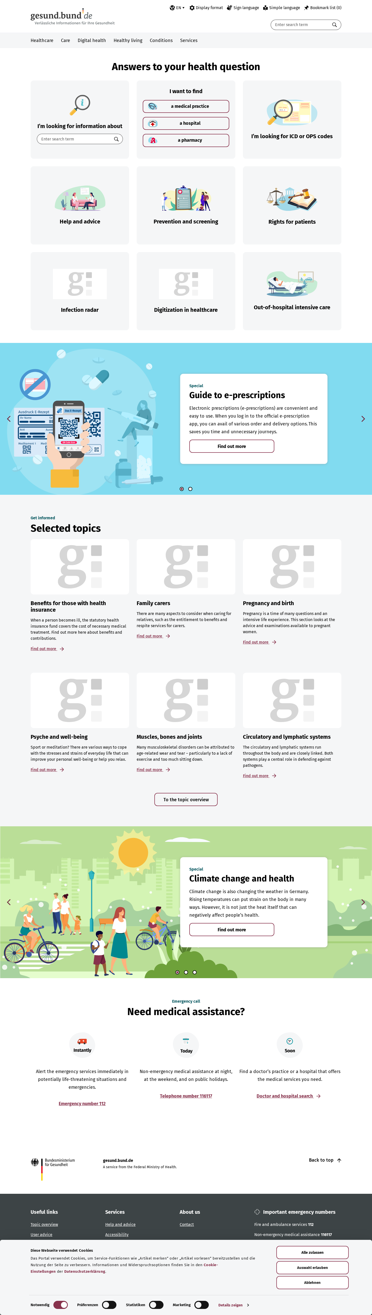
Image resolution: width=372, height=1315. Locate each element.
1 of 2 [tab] (181, 488)
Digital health (92, 40)
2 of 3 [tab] (186, 972)
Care (65, 40)
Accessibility (117, 1234)
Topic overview (44, 1224)
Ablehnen (312, 1282)
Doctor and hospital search (285, 1096)
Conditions (161, 40)
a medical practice (190, 106)
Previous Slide (9, 419)
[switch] (109, 1305)
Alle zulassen (312, 1252)
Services (188, 40)
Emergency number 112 (82, 1103)
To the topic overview (186, 800)
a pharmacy (190, 140)
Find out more (232, 446)
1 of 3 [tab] (177, 972)
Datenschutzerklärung (84, 1271)
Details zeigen (230, 1305)
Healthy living (128, 40)
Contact (187, 1224)
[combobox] (300, 24)
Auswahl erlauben (312, 1267)
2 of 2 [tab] (190, 488)
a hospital (190, 123)
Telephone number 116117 (186, 1096)
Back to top (322, 1160)
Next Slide (363, 419)
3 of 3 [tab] (194, 972)
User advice (41, 1234)
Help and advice (120, 1224)
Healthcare (42, 40)
